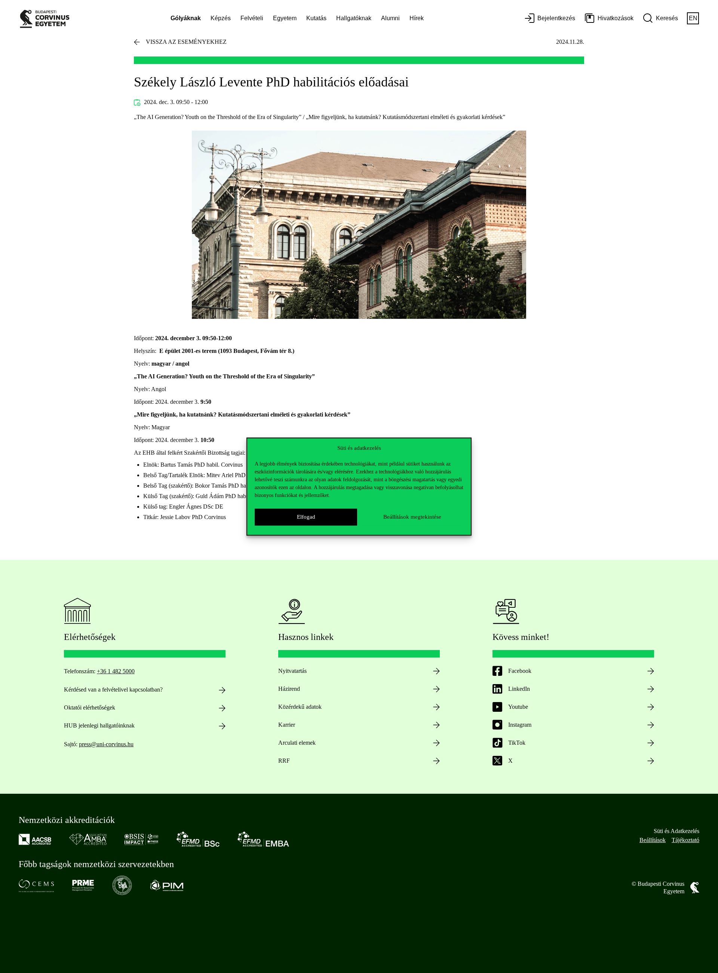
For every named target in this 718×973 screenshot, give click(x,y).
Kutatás (316, 18)
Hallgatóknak (353, 18)
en (693, 18)
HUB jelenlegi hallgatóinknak (99, 725)
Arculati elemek (297, 742)
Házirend (289, 689)
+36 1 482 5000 (116, 671)
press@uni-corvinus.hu (106, 744)
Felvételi (251, 18)
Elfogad (306, 517)
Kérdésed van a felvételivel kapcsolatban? (113, 689)
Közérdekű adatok (300, 707)
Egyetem (285, 18)
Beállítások (652, 840)
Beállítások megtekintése (412, 517)
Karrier (286, 725)
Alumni (390, 18)
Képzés (221, 18)
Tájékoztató (685, 840)
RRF (284, 760)
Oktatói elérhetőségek (89, 707)
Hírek (416, 18)
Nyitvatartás (292, 671)
